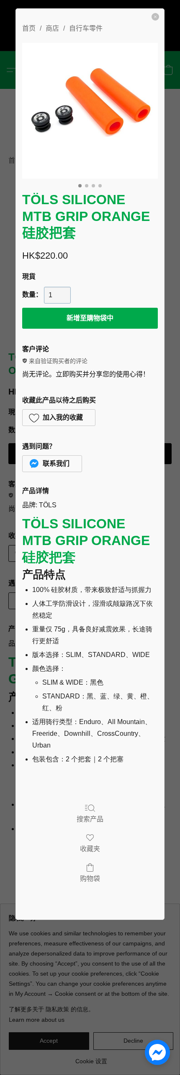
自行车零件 (86, 28)
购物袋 (90, 878)
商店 (52, 28)
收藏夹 (90, 848)
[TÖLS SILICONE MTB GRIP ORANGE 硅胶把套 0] (90, 111)
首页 (29, 28)
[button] (58, 417)
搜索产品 (90, 819)
